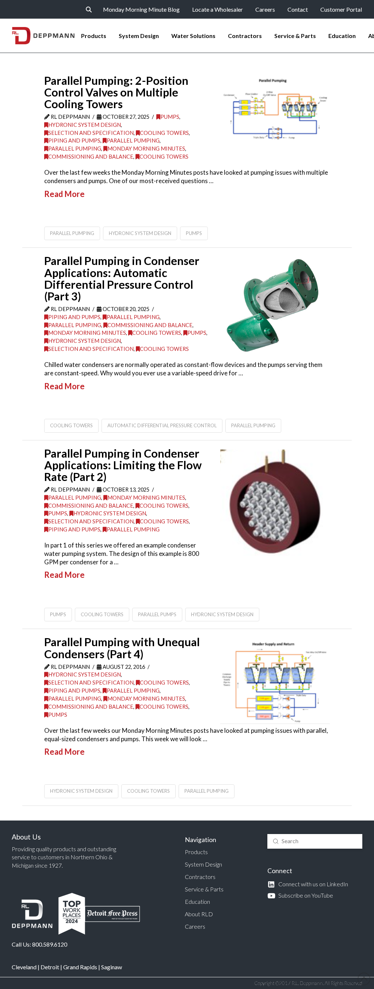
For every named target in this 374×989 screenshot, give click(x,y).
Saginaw (111, 966)
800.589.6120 (49, 944)
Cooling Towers (164, 133)
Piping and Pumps (74, 140)
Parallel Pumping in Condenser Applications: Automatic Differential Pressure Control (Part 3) (121, 278)
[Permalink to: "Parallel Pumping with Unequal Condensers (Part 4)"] (275, 681)
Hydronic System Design (84, 125)
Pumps (169, 117)
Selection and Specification (91, 133)
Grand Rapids (80, 966)
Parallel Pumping (133, 140)
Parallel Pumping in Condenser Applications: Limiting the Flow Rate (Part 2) (123, 465)
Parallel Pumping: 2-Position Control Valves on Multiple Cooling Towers (116, 92)
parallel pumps (157, 614)
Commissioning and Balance (90, 157)
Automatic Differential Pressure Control (162, 425)
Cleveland (24, 966)
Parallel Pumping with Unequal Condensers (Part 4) (122, 647)
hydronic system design (140, 233)
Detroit (50, 966)
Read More (64, 194)
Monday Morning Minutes (146, 148)
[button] (89, 9)
